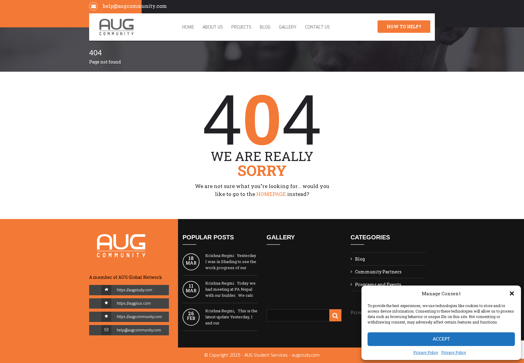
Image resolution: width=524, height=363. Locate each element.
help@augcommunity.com (139, 330)
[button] (512, 293)
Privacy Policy (425, 352)
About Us (213, 27)
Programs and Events (378, 284)
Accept (441, 339)
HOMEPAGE (271, 193)
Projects (241, 27)
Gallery (288, 27)
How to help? (404, 26)
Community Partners (378, 272)
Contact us (317, 27)
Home (188, 27)
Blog (265, 27)
